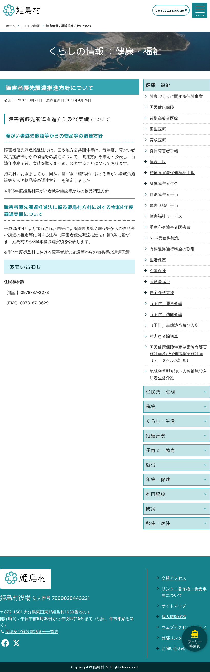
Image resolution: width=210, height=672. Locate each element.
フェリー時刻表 (194, 643)
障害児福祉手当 (164, 205)
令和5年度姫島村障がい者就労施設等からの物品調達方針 (56, 190)
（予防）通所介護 (166, 303)
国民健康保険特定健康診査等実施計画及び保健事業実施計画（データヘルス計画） (178, 353)
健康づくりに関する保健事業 (176, 96)
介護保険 (158, 270)
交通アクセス (174, 578)
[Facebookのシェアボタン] (5, 643)
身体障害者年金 (164, 183)
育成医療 (158, 139)
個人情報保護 (174, 616)
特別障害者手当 (164, 194)
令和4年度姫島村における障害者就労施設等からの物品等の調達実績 (67, 252)
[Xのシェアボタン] (16, 643)
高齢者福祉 (160, 281)
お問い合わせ (174, 648)
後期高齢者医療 (164, 118)
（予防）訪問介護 (166, 314)
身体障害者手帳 (164, 150)
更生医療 (158, 128)
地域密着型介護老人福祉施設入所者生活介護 (178, 374)
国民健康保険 (162, 107)
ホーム (10, 26)
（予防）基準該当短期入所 (174, 325)
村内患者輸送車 (164, 336)
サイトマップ (174, 605)
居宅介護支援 (162, 292)
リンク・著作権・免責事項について (184, 592)
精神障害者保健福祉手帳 (172, 172)
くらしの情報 (31, 26)
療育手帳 (158, 161)
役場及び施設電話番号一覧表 (31, 631)
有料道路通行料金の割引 (172, 248)
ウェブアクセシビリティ (184, 627)
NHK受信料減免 (164, 237)
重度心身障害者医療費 (170, 227)
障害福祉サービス (166, 216)
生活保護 (158, 259)
